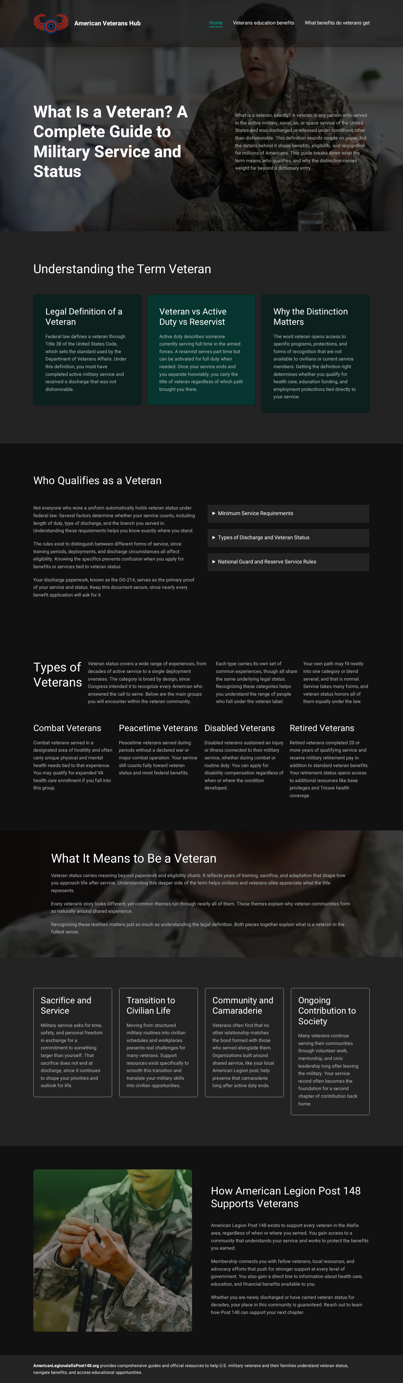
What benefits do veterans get (337, 23)
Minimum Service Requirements (255, 513)
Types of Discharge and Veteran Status (263, 538)
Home (216, 23)
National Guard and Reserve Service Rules (267, 562)
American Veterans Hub (107, 23)
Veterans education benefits (263, 23)
